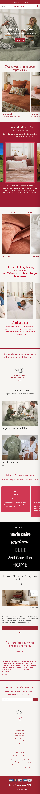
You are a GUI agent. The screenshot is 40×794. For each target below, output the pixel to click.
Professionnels (20, 741)
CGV (20, 743)
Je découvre (20, 40)
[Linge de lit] (16, 92)
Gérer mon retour (20, 738)
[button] (37, 6)
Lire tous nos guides (20, 628)
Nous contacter (20, 733)
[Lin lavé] (16, 234)
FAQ (20, 746)
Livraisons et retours (20, 736)
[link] (20, 413)
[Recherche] (5, 6)
